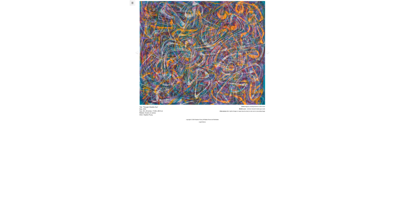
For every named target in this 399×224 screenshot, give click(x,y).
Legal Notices (202, 122)
